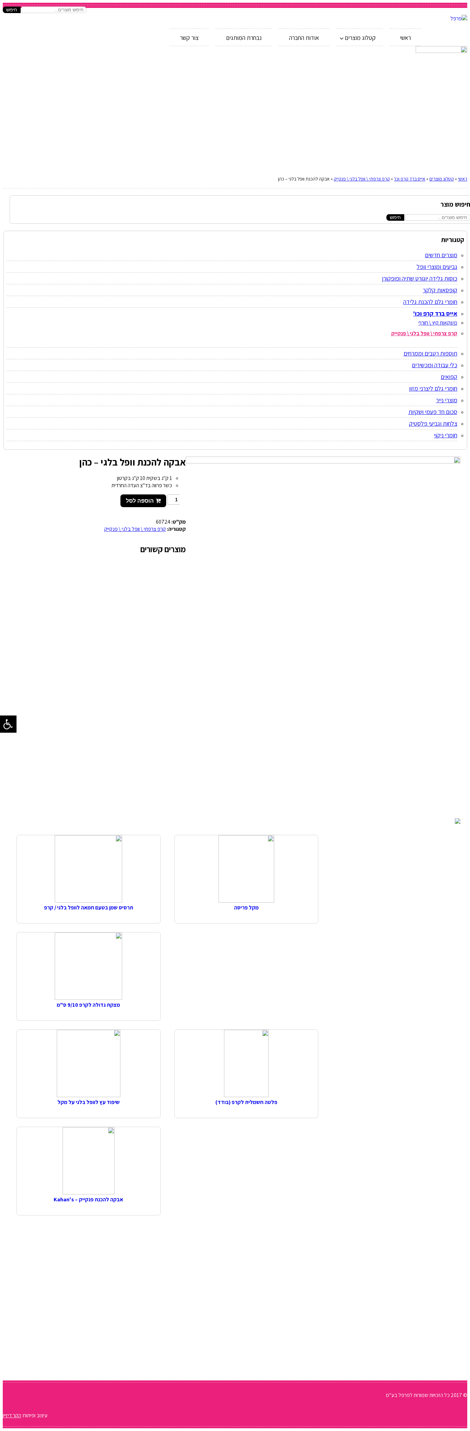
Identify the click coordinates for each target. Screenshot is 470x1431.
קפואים (449, 377)
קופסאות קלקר (440, 290)
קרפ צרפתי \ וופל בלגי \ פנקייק (362, 179)
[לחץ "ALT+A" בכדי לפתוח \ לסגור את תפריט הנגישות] (8, 724)
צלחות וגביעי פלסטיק (433, 423)
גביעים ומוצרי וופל (437, 267)
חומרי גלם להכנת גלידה (430, 302)
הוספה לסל (140, 501)
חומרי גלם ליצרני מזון (433, 388)
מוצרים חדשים (441, 255)
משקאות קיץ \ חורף (437, 322)
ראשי (462, 179)
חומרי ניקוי (445, 435)
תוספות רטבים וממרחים (430, 353)
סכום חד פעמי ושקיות (432, 412)
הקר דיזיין (12, 1415)
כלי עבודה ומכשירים (434, 365)
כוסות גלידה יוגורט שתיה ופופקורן (419, 278)
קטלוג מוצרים (441, 179)
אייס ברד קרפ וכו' (409, 179)
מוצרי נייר (446, 400)
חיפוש (11, 9)
